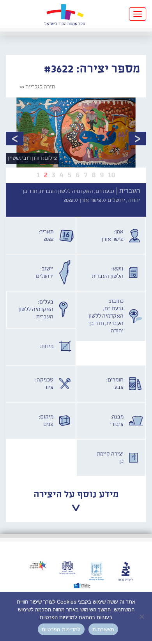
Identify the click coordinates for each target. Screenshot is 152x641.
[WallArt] (64, 14)
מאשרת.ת (103, 629)
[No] (142, 616)
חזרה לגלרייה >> (37, 87)
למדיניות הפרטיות (61, 629)
